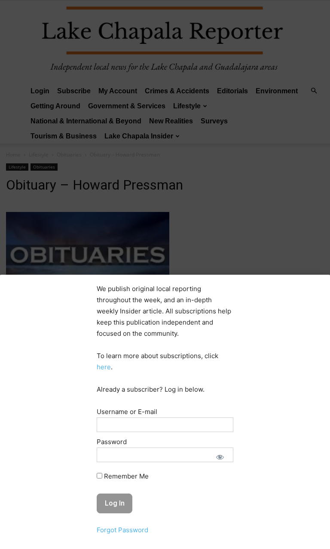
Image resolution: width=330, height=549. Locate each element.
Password (112, 442)
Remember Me (125, 476)
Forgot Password (122, 530)
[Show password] (220, 457)
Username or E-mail (127, 412)
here (104, 367)
